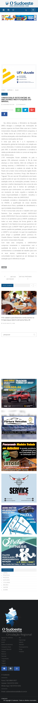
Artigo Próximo (28, 276)
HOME (3, 90)
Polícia (6, 577)
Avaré (16, 90)
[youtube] (8, 10)
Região (5, 585)
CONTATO (4, 698)
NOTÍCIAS (10, 90)
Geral (5, 572)
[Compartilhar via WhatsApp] (13, 10)
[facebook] (3, 10)
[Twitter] (25, 110)
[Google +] (32, 110)
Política (6, 575)
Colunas (6, 582)
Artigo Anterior (10, 278)
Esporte (6, 580)
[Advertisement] (19, 42)
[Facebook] (4, 114)
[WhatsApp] (18, 110)
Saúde (5, 587)
